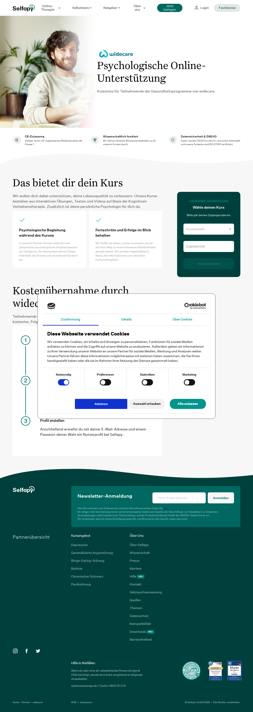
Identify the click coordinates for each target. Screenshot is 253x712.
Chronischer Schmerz (87, 576)
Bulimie (76, 568)
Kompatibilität (140, 624)
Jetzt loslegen (169, 7)
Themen (136, 608)
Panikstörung (81, 584)
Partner (26, 702)
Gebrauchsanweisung (146, 592)
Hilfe (136, 576)
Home (16, 702)
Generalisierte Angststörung (92, 553)
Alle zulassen (187, 404)
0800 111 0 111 (117, 686)
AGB (74, 702)
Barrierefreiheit (141, 639)
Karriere (136, 568)
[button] (208, 229)
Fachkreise (227, 8)
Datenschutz (139, 616)
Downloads (141, 632)
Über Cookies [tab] (182, 319)
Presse (135, 561)
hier (165, 508)
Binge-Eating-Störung (87, 561)
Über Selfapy (139, 545)
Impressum (86, 702)
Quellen (135, 600)
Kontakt (136, 584)
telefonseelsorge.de (84, 686)
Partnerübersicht (31, 537)
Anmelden (221, 498)
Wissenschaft (140, 553)
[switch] (105, 382)
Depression (79, 545)
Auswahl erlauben (147, 404)
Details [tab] (126, 319)
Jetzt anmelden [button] (208, 264)
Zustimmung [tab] (70, 319)
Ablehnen (101, 404)
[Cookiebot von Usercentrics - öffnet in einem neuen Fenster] (188, 306)
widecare (38, 702)
